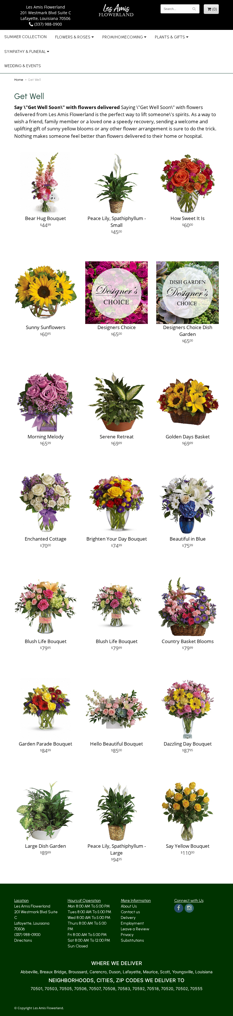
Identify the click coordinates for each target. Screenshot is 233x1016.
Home (18, 80)
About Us (129, 906)
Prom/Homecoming (122, 37)
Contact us (130, 912)
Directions (23, 940)
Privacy (127, 934)
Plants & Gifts (170, 37)
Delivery (128, 917)
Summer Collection (25, 36)
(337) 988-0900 (47, 24)
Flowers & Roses (72, 37)
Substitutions (132, 940)
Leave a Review (135, 929)
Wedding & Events (22, 65)
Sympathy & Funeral (25, 51)
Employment (132, 923)
